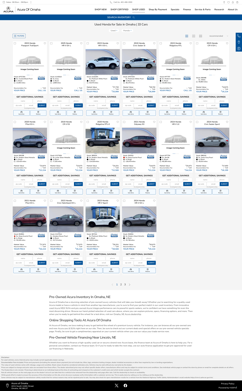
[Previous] (112, 284)
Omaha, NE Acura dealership (127, 314)
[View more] (31, 2)
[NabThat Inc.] (233, 388)
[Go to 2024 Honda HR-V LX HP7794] (176, 140)
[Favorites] (228, 2)
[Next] (129, 284)
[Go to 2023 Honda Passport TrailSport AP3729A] (30, 62)
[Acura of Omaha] (22, 9)
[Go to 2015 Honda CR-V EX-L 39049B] (212, 62)
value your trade (149, 331)
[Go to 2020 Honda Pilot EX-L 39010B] (30, 140)
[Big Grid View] (193, 36)
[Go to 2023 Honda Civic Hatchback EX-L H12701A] (66, 219)
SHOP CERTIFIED (119, 9)
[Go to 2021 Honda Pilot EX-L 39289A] (30, 219)
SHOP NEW (101, 9)
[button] (224, 2)
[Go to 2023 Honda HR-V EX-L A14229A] (103, 62)
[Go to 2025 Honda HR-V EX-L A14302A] (66, 62)
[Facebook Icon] (125, 386)
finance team (88, 345)
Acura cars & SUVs (66, 328)
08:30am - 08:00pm (20, 2)
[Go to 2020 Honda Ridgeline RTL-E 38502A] (103, 140)
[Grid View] (186, 36)
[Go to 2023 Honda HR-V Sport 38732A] (103, 219)
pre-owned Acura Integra (87, 308)
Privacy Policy (227, 383)
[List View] (200, 36)
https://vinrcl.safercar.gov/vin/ (201, 377)
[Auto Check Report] (41, 78)
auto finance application (152, 345)
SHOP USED (138, 9)
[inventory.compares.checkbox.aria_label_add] (15, 43)
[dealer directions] (8, 385)
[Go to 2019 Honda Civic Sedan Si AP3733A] (139, 62)
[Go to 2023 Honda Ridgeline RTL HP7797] (176, 62)
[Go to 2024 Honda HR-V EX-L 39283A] (139, 219)
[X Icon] (116, 386)
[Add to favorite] (45, 43)
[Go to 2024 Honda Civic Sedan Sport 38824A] (212, 140)
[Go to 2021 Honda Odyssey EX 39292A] (139, 140)
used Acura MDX (57, 308)
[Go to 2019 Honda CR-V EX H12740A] (66, 140)
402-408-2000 (126, 2)
